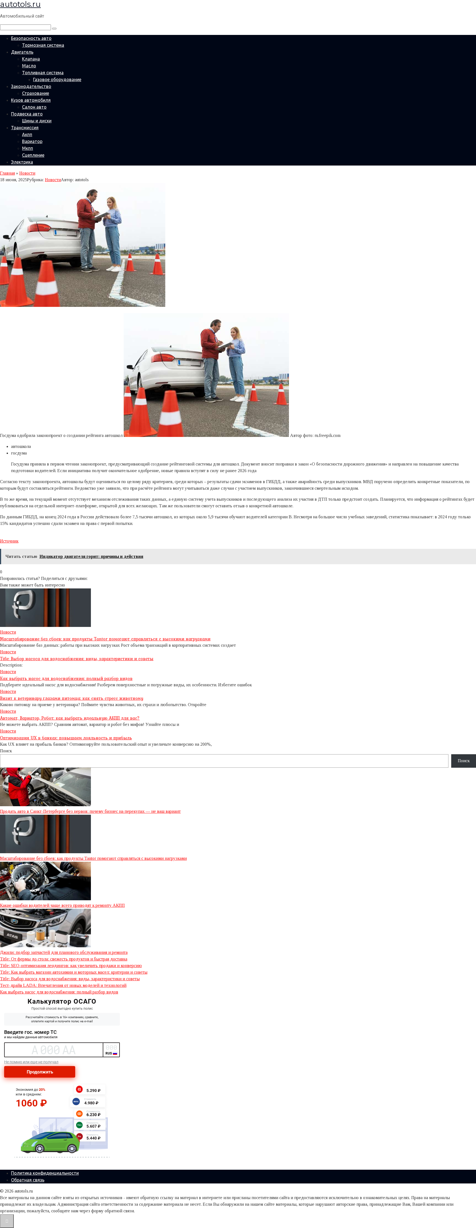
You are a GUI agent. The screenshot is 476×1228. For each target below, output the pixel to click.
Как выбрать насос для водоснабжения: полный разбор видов (66, 678)
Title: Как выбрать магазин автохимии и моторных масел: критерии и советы (73, 972)
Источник (9, 541)
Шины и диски (37, 120)
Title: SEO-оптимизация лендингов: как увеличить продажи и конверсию (71, 965)
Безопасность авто (31, 38)
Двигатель (22, 51)
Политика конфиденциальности (45, 1173)
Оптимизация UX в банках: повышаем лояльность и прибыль (66, 737)
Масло (29, 65)
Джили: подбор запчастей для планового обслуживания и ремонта (64, 952)
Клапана (31, 58)
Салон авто (34, 106)
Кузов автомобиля (31, 100)
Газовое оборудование (57, 79)
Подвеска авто (27, 113)
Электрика (22, 161)
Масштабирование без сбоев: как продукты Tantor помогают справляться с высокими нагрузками (105, 638)
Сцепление (33, 155)
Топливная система (43, 72)
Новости (53, 179)
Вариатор (32, 141)
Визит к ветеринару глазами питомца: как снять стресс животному (71, 698)
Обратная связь (27, 1179)
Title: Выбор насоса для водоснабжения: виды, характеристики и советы (76, 658)
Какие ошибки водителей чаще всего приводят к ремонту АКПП (62, 905)
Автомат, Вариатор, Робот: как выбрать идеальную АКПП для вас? (70, 718)
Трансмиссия (25, 127)
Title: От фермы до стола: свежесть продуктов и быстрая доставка (63, 959)
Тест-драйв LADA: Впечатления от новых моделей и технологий (63, 985)
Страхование (35, 93)
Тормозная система (43, 45)
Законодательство (31, 86)
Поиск (6, 750)
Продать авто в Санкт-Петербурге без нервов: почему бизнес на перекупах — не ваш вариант (90, 811)
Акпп (27, 134)
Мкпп (27, 148)
